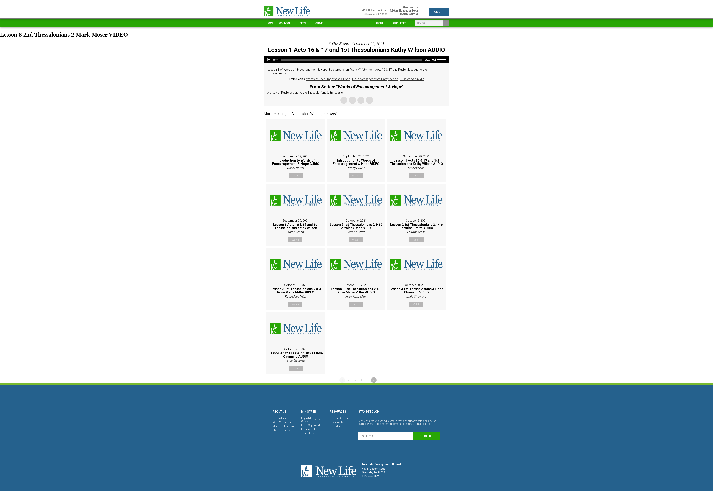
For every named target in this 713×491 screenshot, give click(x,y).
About (379, 23)
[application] (356, 59)
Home (270, 23)
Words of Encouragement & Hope (328, 79)
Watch (355, 175)
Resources (399, 23)
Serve (319, 23)
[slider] (442, 59)
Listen (296, 175)
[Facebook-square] (344, 397)
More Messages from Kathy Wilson (375, 79)
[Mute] (434, 60)
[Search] (446, 23)
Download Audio (413, 79)
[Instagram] (356, 397)
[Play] (268, 60)
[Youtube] (369, 397)
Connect (284, 23)
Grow (302, 23)
